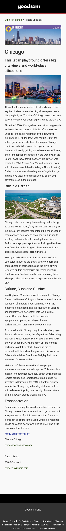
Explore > (10, 19)
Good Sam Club (33, 509)
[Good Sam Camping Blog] (33, 7)
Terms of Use (58, 525)
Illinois (19, 19)
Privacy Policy (9, 521)
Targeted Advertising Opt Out (36, 525)
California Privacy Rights (29, 521)
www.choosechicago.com (18, 445)
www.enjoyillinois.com (16, 468)
